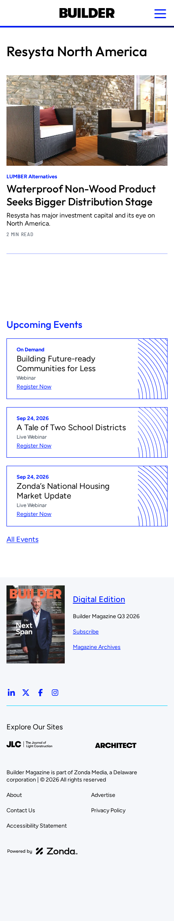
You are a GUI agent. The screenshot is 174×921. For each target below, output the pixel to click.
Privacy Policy (108, 810)
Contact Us (20, 810)
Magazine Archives (97, 647)
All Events (22, 539)
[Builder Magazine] (86, 13)
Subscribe (86, 631)
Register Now (34, 386)
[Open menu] (160, 14)
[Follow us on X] (26, 692)
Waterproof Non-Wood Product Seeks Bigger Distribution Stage (81, 195)
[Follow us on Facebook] (40, 692)
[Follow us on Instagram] (55, 692)
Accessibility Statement (36, 825)
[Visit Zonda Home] (42, 851)
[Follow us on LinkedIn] (11, 692)
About (14, 795)
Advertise (103, 795)
